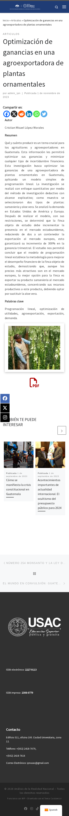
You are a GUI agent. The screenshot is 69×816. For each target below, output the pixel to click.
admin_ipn (14, 93)
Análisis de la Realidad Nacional (34, 788)
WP (23, 798)
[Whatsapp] (36, 114)
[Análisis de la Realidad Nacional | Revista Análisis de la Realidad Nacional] (25, 6)
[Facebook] (6, 114)
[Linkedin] (29, 114)
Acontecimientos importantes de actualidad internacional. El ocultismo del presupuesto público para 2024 (49, 494)
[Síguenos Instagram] (31, 808)
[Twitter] (44, 114)
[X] (14, 114)
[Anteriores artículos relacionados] (52, 430)
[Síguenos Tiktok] (37, 808)
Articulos (16, 20)
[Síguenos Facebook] (25, 808)
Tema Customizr (53, 798)
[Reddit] (21, 114)
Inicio (6, 20)
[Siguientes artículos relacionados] (62, 430)
